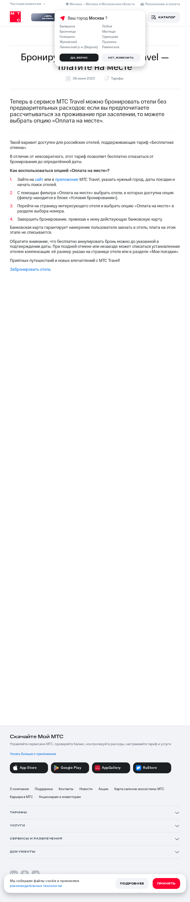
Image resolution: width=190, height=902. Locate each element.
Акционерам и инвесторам (60, 797)
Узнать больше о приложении (33, 754)
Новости (86, 789)
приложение (66, 180)
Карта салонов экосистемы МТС (139, 789)
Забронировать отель (30, 270)
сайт (39, 180)
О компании (19, 789)
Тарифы (117, 78)
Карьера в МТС (21, 797)
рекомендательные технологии (36, 885)
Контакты (66, 789)
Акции (103, 789)
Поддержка (44, 789)
